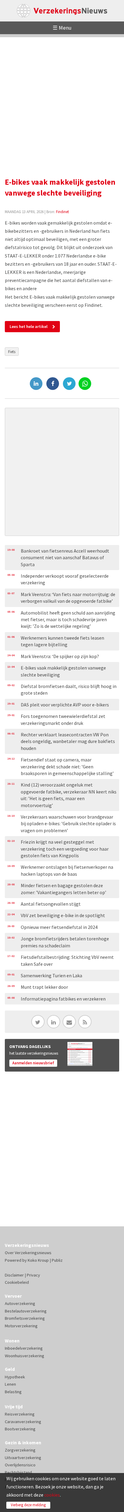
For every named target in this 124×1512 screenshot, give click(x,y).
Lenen (10, 1384)
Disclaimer (14, 1275)
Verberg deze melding (28, 1504)
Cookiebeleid (17, 1282)
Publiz (57, 1260)
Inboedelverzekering (24, 1348)
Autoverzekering (20, 1303)
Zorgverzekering (20, 1450)
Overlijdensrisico (20, 1465)
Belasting (13, 1391)
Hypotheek (15, 1377)
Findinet (62, 211)
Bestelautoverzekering (26, 1311)
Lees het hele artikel (29, 326)
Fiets (11, 351)
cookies (52, 1495)
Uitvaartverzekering (23, 1457)
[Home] (62, 11)
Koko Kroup (38, 1260)
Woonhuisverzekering (24, 1355)
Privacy (33, 1275)
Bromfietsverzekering (25, 1318)
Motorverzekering (21, 1326)
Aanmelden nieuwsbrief (33, 1063)
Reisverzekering (20, 1414)
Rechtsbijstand (18, 1472)
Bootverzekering (20, 1429)
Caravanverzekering (23, 1421)
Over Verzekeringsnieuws (28, 1252)
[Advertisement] (62, 99)
